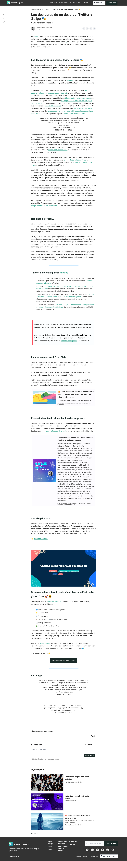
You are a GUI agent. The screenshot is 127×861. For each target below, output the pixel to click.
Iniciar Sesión (98, 3)
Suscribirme (112, 3)
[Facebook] (102, 850)
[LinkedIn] (92, 850)
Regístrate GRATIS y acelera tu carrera (63, 660)
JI (66, 42)
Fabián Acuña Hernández (44, 28)
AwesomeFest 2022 (55, 601)
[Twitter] (87, 850)
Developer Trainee (41, 539)
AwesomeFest (45, 643)
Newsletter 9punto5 (37, 9)
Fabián (36, 37)
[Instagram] (108, 850)
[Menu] (119, 2)
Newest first (88, 745)
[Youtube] (97, 850)
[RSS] (113, 850)
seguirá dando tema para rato (74, 114)
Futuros (64, 272)
